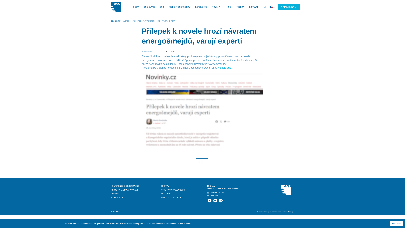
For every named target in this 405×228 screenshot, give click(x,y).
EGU (112, 21)
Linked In (221, 200)
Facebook (209, 200)
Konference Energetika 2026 (125, 186)
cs (271, 7)
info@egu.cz (216, 195)
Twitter (215, 200)
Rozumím (396, 224)
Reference (201, 7)
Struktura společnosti (173, 190)
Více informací (185, 224)
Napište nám (288, 7)
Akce (228, 7)
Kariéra (240, 7)
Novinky (216, 7)
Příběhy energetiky (179, 7)
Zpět (202, 161)
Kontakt (253, 7)
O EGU (136, 7)
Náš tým (165, 186)
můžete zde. (225, 67)
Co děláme (149, 7)
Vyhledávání (263, 7)
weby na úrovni (276, 212)
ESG (162, 7)
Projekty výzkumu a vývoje (124, 190)
